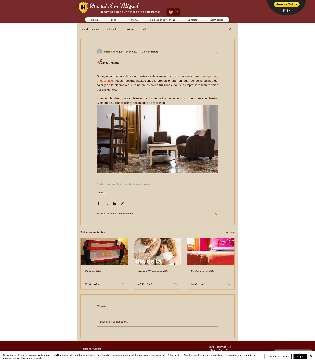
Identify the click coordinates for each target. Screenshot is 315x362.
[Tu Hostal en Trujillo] (210, 251)
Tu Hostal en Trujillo (202, 270)
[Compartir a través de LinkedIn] (114, 203)
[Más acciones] (216, 52)
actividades (112, 29)
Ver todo (230, 232)
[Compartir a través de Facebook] (98, 203)
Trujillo (143, 29)
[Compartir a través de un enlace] (122, 203)
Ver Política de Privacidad (30, 358)
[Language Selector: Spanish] (173, 11)
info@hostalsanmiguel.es (219, 347)
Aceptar (300, 356)
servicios (129, 29)
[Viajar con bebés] (104, 251)
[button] (230, 29)
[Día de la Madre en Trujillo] (157, 251)
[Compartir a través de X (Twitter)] (106, 203)
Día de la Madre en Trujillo (153, 270)
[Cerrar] (311, 356)
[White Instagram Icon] (289, 11)
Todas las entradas (90, 29)
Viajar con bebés (92, 270)
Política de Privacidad (91, 349)
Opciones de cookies (278, 356)
